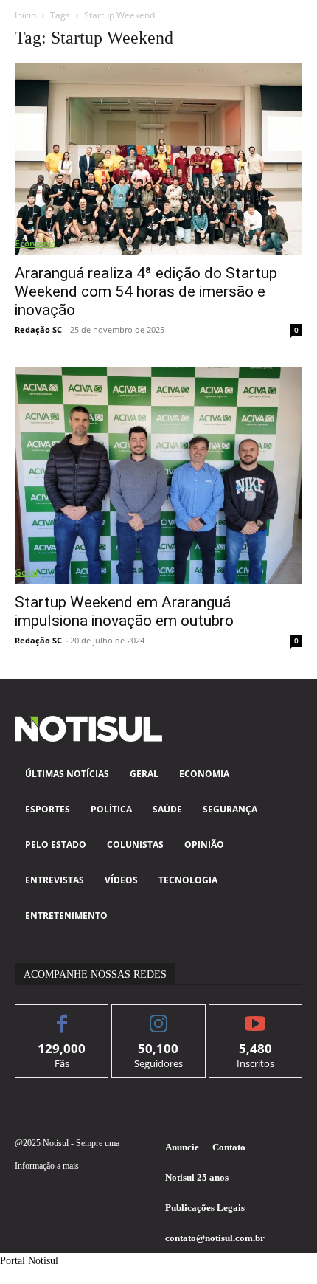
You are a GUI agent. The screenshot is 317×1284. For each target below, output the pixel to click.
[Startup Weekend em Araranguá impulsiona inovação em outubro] (158, 475)
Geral (26, 572)
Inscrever (255, 1015)
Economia (35, 243)
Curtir (62, 1015)
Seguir (158, 1015)
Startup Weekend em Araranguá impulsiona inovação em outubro (124, 611)
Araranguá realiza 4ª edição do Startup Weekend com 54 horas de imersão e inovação (146, 291)
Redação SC (38, 329)
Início (25, 15)
